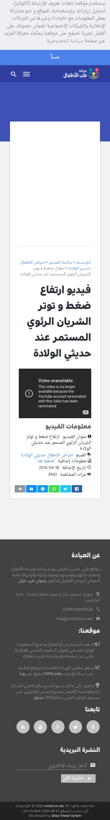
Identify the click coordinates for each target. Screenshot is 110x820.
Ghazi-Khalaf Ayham (66, 815)
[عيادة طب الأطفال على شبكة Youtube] (40, 726)
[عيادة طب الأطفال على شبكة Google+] (58, 726)
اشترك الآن (73, 778)
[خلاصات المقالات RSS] (23, 726)
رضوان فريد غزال (33, 581)
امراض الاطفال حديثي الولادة (47, 455)
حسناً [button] (55, 57)
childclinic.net (54, 806)
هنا (22, 674)
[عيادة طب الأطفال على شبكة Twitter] (75, 726)
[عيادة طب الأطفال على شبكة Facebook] (93, 726)
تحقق (39, 698)
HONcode (53, 674)
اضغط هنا (46, 461)
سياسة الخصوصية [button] (65, 41)
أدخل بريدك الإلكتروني (67, 766)
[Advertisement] (55, 188)
